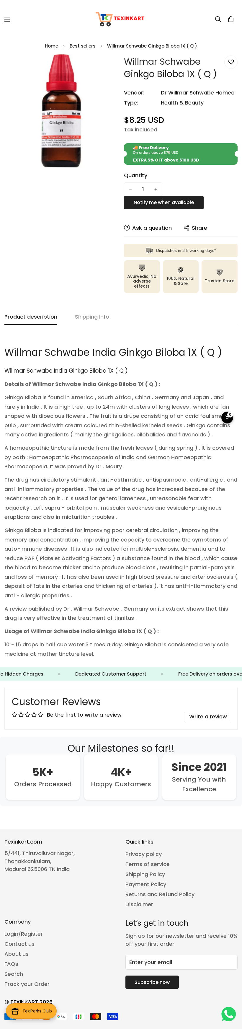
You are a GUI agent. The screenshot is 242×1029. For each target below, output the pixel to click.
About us (16, 954)
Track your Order (27, 984)
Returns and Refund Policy (159, 894)
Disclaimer (139, 904)
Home (51, 46)
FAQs (11, 964)
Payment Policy (145, 884)
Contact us (19, 944)
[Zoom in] (108, 66)
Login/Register (23, 933)
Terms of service (147, 864)
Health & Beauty (182, 102)
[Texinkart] (121, 19)
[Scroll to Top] (230, 997)
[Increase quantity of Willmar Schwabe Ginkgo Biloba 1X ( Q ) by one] (156, 189)
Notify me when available (164, 202)
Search (13, 974)
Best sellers (83, 46)
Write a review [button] (208, 716)
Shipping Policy (145, 874)
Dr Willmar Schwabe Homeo (198, 92)
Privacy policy (143, 854)
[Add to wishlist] (231, 62)
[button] (231, 19)
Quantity (135, 175)
